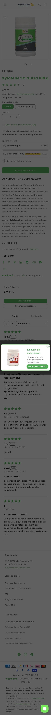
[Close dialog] (48, 346)
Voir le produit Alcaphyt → (37, 366)
